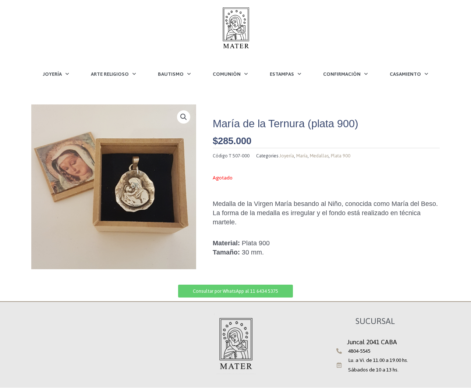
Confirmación (342, 74)
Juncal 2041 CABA (372, 342)
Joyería (52, 74)
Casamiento (405, 74)
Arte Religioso (110, 74)
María (302, 155)
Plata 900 (340, 155)
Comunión (227, 74)
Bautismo (171, 74)
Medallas (319, 155)
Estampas (282, 74)
